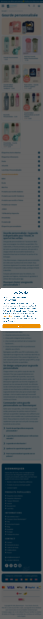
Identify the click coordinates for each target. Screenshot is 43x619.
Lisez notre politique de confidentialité (16, 308)
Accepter (21, 326)
